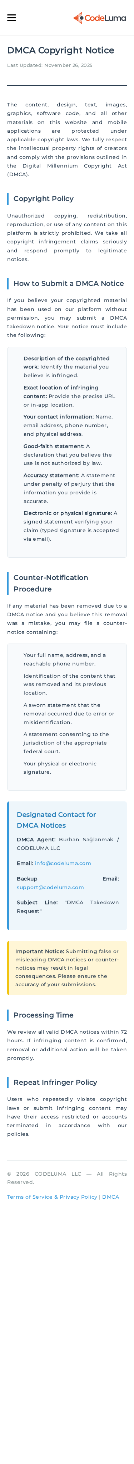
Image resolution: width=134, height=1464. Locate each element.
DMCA (110, 1197)
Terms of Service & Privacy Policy (52, 1197)
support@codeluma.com (50, 887)
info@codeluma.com (63, 863)
